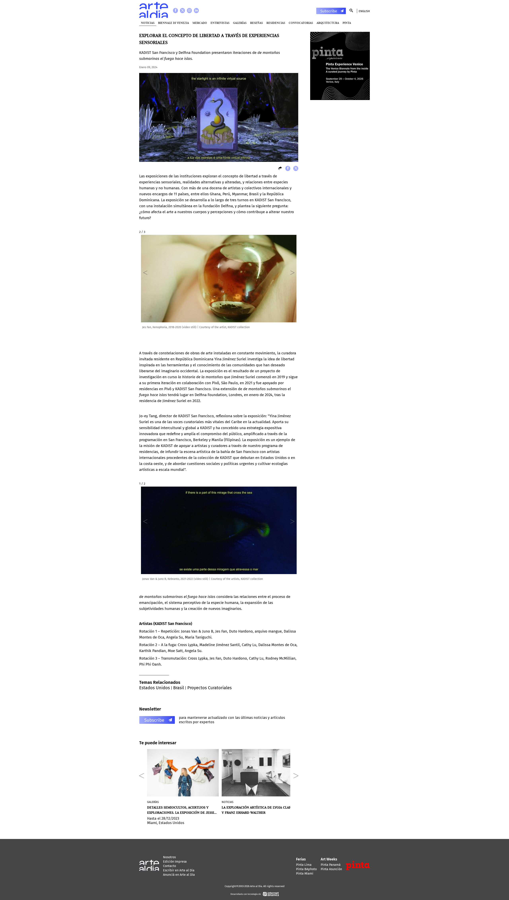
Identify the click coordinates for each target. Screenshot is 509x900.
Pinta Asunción (331, 869)
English (364, 11)
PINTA (347, 23)
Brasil (178, 687)
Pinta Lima (304, 865)
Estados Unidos (154, 687)
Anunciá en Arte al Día (179, 875)
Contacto (169, 866)
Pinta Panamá (331, 865)
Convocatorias (301, 23)
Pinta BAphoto (306, 869)
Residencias (275, 23)
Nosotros (169, 857)
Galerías (240, 23)
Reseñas (256, 23)
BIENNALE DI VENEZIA (173, 23)
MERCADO (199, 23)
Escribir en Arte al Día (178, 870)
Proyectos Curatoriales (209, 687)
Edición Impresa (175, 861)
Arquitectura (328, 23)
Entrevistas (220, 23)
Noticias (147, 23)
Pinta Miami (304, 873)
